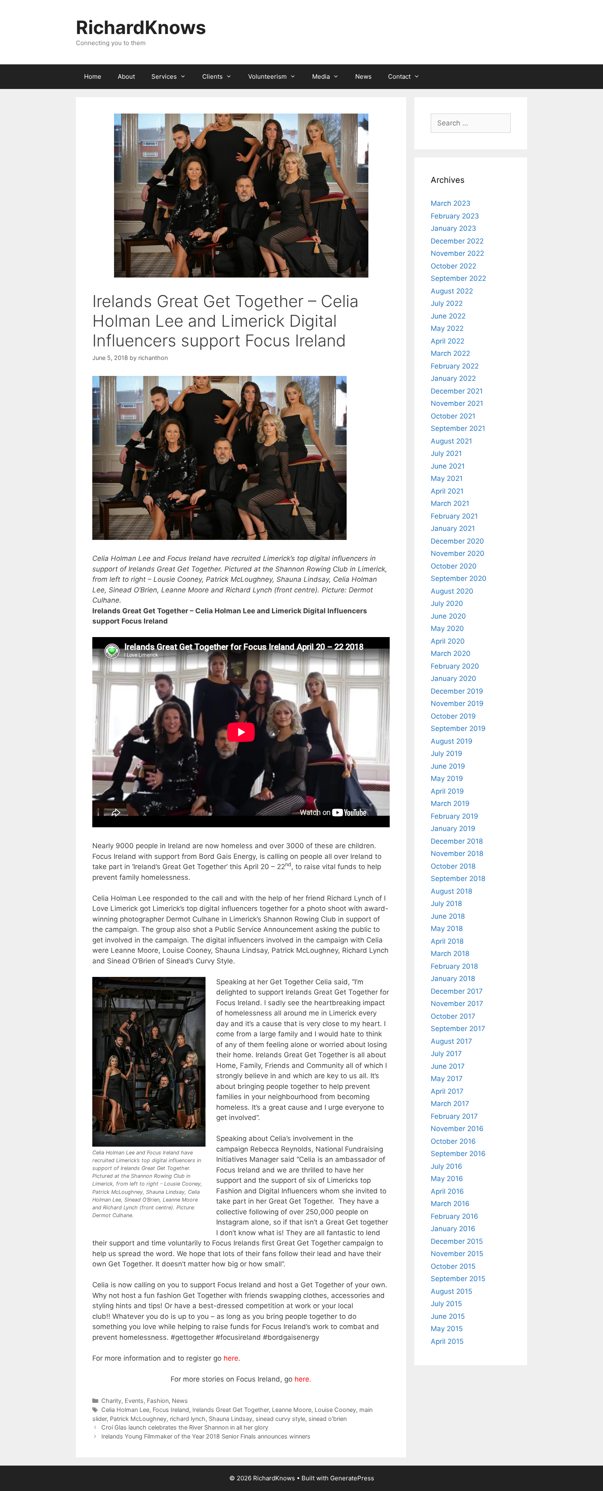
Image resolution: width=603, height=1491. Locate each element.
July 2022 (447, 303)
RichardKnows (141, 27)
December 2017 (457, 991)
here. (303, 1379)
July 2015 (446, 1304)
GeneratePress (352, 1478)
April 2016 (447, 1191)
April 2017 (447, 1091)
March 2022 (450, 353)
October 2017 (453, 1016)
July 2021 (446, 453)
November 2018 (457, 853)
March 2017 (450, 1103)
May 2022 (447, 328)
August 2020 (452, 591)
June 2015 (448, 1316)
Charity (111, 1400)
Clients (212, 76)
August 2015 (451, 1291)
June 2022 (448, 316)
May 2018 (447, 928)
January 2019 (453, 828)
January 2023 (453, 228)
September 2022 (458, 278)
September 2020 (459, 578)
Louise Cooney (335, 1409)
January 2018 (453, 978)
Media (321, 76)
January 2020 (453, 678)
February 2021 (454, 516)
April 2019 (447, 791)
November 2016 (457, 1129)
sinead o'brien (327, 1418)
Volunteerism (267, 76)
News (363, 76)
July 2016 (446, 1166)
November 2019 (457, 703)
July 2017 (446, 1053)
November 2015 (457, 1254)
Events (134, 1400)
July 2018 (446, 903)
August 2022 (452, 291)
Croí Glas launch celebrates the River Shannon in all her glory (184, 1427)
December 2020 (457, 541)
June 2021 (448, 466)
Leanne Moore (291, 1409)
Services (164, 76)
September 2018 (458, 878)
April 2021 (447, 491)
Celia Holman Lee (125, 1409)
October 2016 (453, 1141)
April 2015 (447, 1341)
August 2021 (451, 441)
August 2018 (451, 891)
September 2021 (458, 428)
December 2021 (457, 391)
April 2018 (447, 941)
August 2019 (452, 741)
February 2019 (454, 816)
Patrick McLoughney (138, 1418)
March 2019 (450, 803)
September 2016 (458, 1154)
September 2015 (458, 1279)
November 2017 (457, 1003)
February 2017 (454, 1116)
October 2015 (453, 1266)
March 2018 (450, 953)
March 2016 (450, 1204)
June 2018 (448, 916)
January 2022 (453, 378)
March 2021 (450, 503)
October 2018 (453, 866)
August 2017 (451, 1041)
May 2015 (447, 1329)
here (231, 1358)
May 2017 (447, 1078)
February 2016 (454, 1216)
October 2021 (453, 416)
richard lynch (188, 1418)
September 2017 (458, 1028)
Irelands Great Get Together (230, 1409)
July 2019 (446, 753)
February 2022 (455, 366)
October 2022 (453, 266)
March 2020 (451, 653)
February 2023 (455, 216)
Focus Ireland (171, 1409)
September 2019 (458, 728)
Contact (399, 76)
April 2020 (448, 641)
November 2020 (457, 553)
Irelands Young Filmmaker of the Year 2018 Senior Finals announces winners (206, 1436)
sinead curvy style (280, 1418)
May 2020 (447, 628)
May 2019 (447, 778)
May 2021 (447, 478)
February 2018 (454, 966)
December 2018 (457, 841)
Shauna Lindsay (230, 1418)
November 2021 (457, 403)
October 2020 (454, 566)
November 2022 (457, 253)
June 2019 (448, 766)
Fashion (158, 1400)
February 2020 (455, 666)
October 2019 (453, 716)
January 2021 (453, 528)
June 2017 (448, 1066)
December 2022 (457, 241)
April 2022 (447, 341)
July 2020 (447, 603)
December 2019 (457, 691)
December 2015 (457, 1241)
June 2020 (448, 616)
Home (92, 76)
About (126, 76)
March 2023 (451, 203)
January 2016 (453, 1229)
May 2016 (447, 1179)
